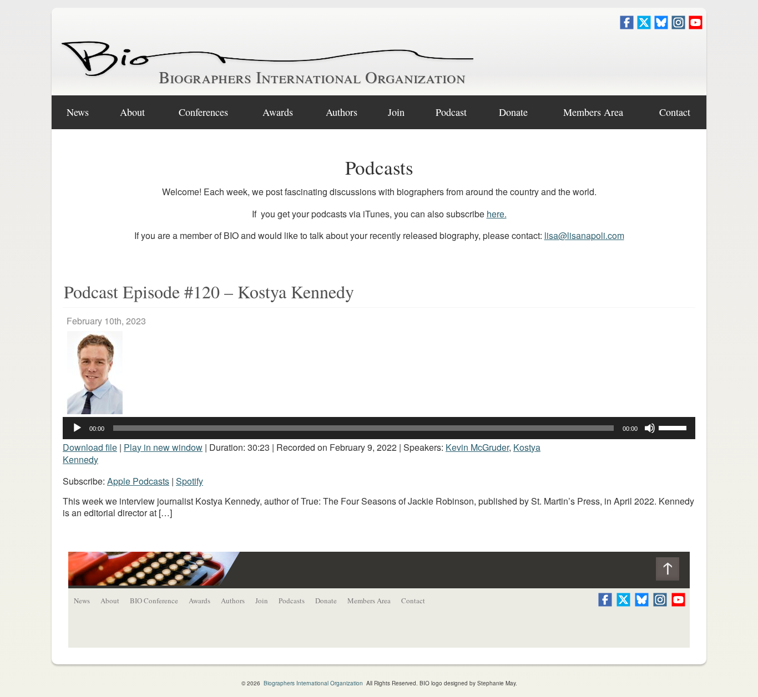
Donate (513, 112)
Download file (90, 447)
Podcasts (292, 601)
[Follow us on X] (644, 25)
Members (593, 112)
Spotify (189, 481)
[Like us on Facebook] (627, 25)
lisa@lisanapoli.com (584, 235)
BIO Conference (154, 601)
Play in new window (163, 447)
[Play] (77, 428)
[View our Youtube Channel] (696, 25)
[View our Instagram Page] (678, 25)
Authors (341, 112)
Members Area (369, 601)
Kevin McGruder (477, 447)
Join (396, 112)
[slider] (674, 427)
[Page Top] (673, 571)
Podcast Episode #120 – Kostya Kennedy (209, 291)
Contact (674, 112)
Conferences (203, 112)
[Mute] (649, 428)
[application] (379, 428)
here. (497, 213)
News (78, 112)
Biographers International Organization (312, 76)
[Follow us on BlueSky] (661, 25)
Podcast (451, 112)
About (132, 112)
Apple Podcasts (138, 481)
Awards (277, 112)
